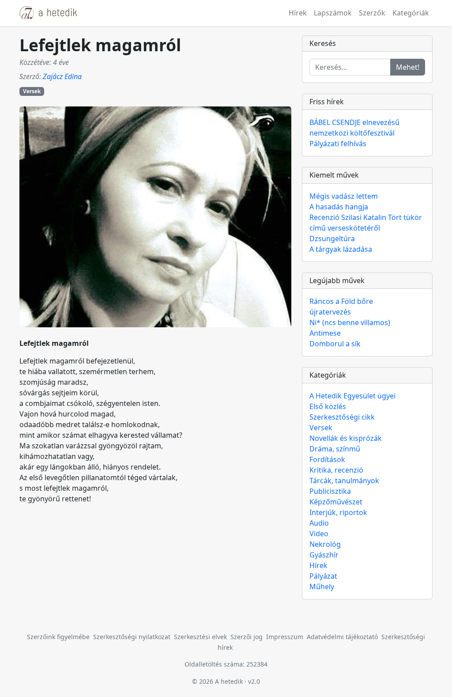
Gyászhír (324, 555)
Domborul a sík (335, 343)
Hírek (298, 13)
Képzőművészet (335, 502)
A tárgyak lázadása (340, 249)
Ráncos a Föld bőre (341, 301)
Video (318, 533)
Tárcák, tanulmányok (344, 480)
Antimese (325, 333)
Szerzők (372, 13)
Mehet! (407, 67)
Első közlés (327, 406)
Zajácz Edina (62, 76)
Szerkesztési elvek (200, 637)
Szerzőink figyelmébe (58, 637)
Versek (32, 91)
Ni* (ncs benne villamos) (349, 322)
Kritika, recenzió (336, 470)
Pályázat (323, 576)
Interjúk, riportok (338, 512)
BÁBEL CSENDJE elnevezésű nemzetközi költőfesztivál (354, 127)
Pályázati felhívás (337, 143)
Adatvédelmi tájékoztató (342, 637)
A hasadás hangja (338, 207)
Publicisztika (330, 491)
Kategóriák (410, 13)
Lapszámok (333, 13)
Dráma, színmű (334, 449)
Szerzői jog (246, 637)
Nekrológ (325, 544)
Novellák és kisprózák (345, 438)
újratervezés (330, 312)
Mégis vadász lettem (343, 196)
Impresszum (284, 637)
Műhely (321, 586)
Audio (319, 523)
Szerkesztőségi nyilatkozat (131, 637)
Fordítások (327, 459)
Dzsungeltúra (332, 238)
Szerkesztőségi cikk (342, 417)
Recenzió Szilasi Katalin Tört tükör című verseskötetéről (365, 222)
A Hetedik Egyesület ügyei (352, 396)
